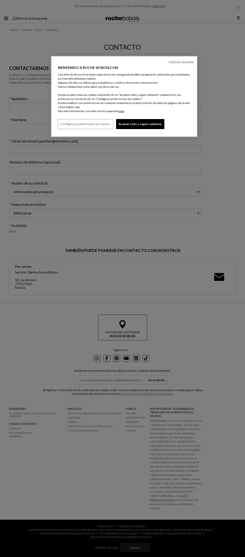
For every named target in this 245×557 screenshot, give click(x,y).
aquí (121, 111)
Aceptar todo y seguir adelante (140, 124)
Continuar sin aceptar (181, 61)
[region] (124, 96)
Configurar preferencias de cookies (86, 124)
